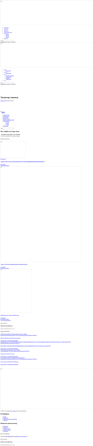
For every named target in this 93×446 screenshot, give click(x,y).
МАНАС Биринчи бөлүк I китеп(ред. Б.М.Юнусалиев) (10, 315)
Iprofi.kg (14, 411)
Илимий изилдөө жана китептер (8, 335)
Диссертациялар (4, 351)
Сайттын (5, 420)
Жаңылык (5, 418)
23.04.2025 (3, 267)
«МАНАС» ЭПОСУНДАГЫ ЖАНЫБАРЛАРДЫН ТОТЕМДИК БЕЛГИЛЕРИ (14, 264)
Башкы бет (3, 100)
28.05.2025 (3, 348)
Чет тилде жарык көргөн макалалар (24, 335)
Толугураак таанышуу (6, 320)
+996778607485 (8, 436)
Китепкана (3, 159)
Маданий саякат (7, 429)
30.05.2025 (3, 340)
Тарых (4, 416)
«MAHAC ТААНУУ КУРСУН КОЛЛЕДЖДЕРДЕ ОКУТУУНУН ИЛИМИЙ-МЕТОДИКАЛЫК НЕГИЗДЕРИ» (23, 161)
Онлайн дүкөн (6, 428)
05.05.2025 (3, 164)
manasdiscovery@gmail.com (21, 436)
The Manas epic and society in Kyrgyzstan (7, 353)
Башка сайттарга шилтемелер (10, 419)
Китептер (5, 427)
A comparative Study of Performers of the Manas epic (9, 361)
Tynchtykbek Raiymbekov (12, 340)
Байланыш (5, 431)
